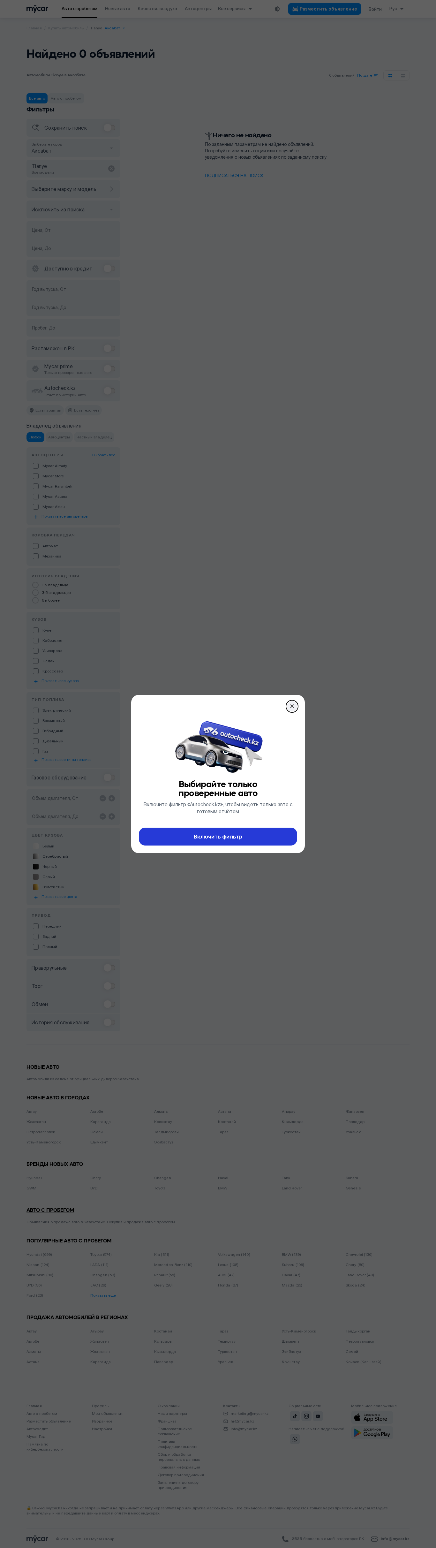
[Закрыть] (292, 706)
